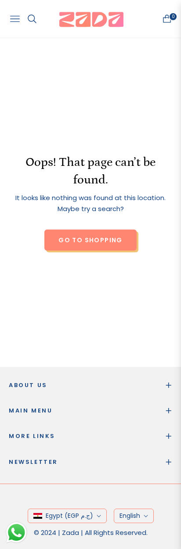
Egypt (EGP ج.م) (69, 515)
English (129, 515)
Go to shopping (90, 240)
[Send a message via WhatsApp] (16, 532)
